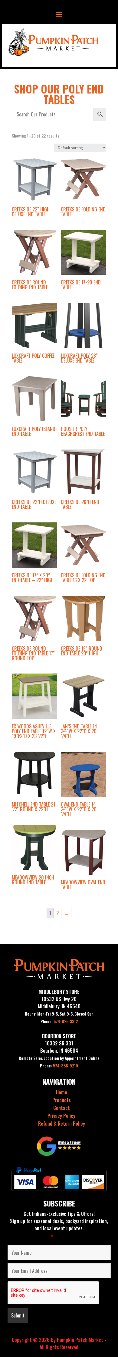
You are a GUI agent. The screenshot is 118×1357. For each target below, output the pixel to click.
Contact (61, 1107)
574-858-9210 (59, 1065)
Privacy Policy (61, 1115)
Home (61, 1092)
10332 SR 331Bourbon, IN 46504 (59, 1047)
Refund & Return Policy (61, 1123)
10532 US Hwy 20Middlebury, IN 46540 (59, 1002)
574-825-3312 (59, 1021)
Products (61, 1100)
